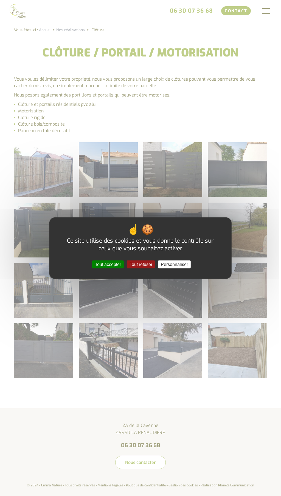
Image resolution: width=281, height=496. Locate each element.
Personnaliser (174, 264)
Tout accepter (108, 264)
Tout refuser (141, 264)
